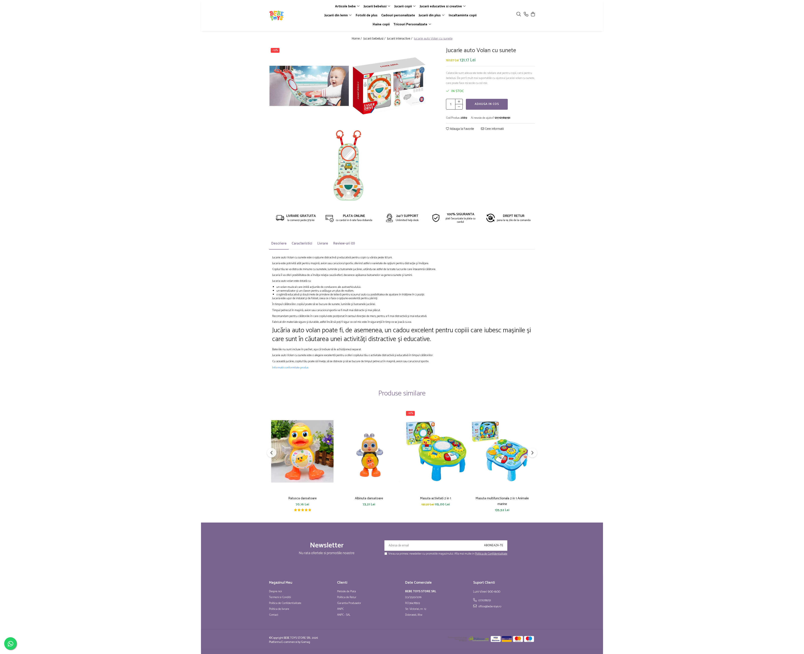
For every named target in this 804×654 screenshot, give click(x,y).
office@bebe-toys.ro (489, 606)
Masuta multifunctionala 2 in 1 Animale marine (502, 501)
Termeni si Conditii (280, 597)
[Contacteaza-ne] (526, 14)
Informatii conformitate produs (290, 368)
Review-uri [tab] (344, 243)
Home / (357, 38)
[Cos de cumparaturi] (533, 14)
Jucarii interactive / (400, 38)
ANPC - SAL (343, 615)
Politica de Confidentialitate (491, 553)
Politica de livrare (279, 609)
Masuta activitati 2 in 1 (435, 498)
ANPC (340, 609)
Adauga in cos (487, 104)
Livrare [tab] (322, 243)
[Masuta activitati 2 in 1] (435, 451)
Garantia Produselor (349, 603)
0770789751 (484, 600)
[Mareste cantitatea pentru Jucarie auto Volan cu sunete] (459, 101)
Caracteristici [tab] (302, 243)
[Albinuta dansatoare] (369, 451)
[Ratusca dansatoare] (302, 451)
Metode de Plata (346, 592)
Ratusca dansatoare (302, 498)
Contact (273, 615)
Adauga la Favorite (461, 129)
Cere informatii (494, 129)
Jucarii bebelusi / (374, 38)
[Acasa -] (293, 15)
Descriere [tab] (279, 243)
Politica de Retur (346, 597)
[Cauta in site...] (519, 14)
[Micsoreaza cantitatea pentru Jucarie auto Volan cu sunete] (459, 106)
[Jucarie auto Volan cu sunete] (309, 86)
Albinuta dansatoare (369, 498)
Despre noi (275, 592)
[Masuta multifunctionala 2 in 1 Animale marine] (502, 451)
